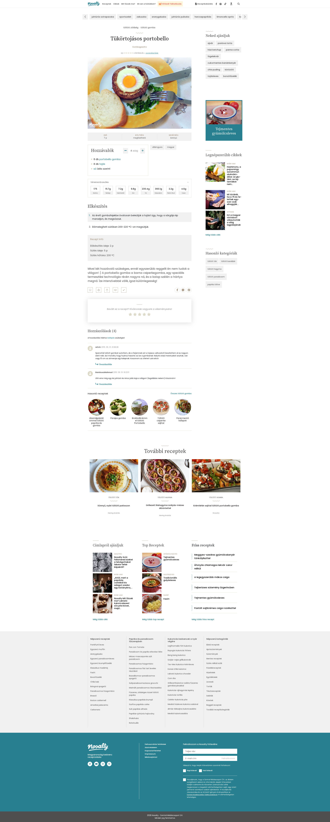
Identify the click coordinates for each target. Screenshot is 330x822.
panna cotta (232, 49)
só (95, 168)
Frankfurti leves (97, 644)
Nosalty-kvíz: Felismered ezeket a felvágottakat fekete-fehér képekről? (123, 562)
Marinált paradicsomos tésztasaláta (145, 687)
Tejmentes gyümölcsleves (171, 558)
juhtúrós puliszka (180, 16)
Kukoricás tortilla (175, 695)
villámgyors (157, 147)
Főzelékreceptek (213, 668)
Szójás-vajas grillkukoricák (179, 660)
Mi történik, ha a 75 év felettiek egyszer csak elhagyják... (234, 199)
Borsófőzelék (96, 677)
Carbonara (95, 709)
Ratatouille (134, 723)
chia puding (214, 69)
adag (135, 150)
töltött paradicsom (216, 276)
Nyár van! (231, 163)
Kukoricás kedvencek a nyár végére (182, 640)
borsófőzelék (230, 76)
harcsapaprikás (203, 16)
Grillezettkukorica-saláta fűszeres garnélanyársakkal (183, 684)
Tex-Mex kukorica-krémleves (181, 664)
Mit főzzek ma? (128, 4)
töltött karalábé (228, 261)
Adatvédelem (151, 747)
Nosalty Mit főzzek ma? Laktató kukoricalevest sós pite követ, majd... (123, 603)
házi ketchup (214, 49)
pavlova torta (225, 43)
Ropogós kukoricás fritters (179, 650)
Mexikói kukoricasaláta (178, 713)
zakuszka (141, 16)
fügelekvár (213, 56)
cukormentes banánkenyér (222, 62)
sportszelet (125, 16)
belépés (111, 338)
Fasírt (166, 599)
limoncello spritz (225, 16)
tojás (102, 164)
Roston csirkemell (98, 700)
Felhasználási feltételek (155, 744)
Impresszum (150, 754)
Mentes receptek (214, 658)
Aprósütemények (214, 649)
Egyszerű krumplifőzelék (101, 663)
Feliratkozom (228, 758)
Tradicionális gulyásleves (170, 579)
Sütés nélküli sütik (214, 663)
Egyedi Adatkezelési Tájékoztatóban (202, 794)
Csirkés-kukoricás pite (177, 699)
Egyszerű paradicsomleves (102, 658)
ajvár (210, 43)
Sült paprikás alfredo (138, 709)
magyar (170, 147)
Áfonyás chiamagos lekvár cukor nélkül (213, 566)
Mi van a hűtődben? (146, 4)
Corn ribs (172, 678)
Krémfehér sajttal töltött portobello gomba (216, 505)
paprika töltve (214, 284)
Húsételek (210, 672)
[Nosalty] (94, 4)
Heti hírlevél (207, 770)
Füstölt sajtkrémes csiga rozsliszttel (215, 608)
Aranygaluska (96, 654)
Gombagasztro (139, 47)
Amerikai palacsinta (99, 705)
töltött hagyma (214, 269)
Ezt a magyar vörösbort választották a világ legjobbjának (234, 220)
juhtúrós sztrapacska (103, 16)
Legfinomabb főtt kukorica (180, 646)
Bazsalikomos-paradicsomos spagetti (142, 677)
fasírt (166, 595)
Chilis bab (94, 682)
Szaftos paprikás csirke (139, 704)
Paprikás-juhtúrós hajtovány (141, 713)
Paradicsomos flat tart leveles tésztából (142, 669)
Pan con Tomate (136, 647)
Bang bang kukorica (176, 655)
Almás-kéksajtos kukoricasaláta (182, 709)
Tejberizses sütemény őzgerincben (214, 587)
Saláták (209, 695)
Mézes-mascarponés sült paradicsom (140, 657)
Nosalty (216, 513)
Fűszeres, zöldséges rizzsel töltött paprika (144, 693)
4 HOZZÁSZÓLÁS (152, 53)
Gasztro (118, 554)
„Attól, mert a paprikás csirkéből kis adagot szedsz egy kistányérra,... (123, 583)
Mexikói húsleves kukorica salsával (183, 704)
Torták (209, 686)
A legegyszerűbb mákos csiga (211, 577)
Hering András (114, 513)
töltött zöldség (130, 27)
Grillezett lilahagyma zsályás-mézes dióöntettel (165, 507)
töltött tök (212, 261)
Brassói (93, 695)
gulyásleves (168, 574)
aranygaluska (159, 16)
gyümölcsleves (170, 554)
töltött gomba (148, 27)
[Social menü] (221, 4)
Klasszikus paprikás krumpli (141, 699)
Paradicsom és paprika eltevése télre (145, 652)
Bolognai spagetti (98, 686)
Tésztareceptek (213, 691)
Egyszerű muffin (97, 649)
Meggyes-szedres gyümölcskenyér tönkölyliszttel (214, 556)
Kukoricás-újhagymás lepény (181, 690)
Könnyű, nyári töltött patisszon (114, 505)
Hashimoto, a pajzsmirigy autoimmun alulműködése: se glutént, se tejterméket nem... (234, 176)
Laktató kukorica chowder (179, 673)
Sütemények (212, 654)
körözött (229, 69)
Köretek (209, 700)
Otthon (230, 212)
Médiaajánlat (151, 757)
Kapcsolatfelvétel (153, 750)
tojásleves (213, 76)
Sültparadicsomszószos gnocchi (143, 683)
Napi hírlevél (192, 770)
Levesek (209, 682)
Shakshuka (134, 718)
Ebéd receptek (212, 644)
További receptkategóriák (218, 709)
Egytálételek (211, 677)
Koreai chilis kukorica (177, 669)
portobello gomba (110, 159)
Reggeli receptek (213, 705)
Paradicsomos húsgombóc (102, 691)
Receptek (106, 4)
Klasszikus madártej (99, 668)
